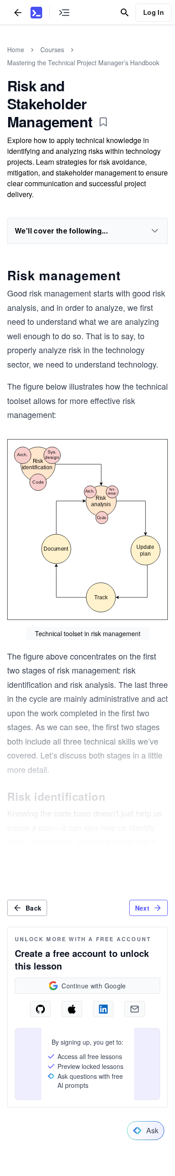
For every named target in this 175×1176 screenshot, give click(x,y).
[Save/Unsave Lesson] (103, 122)
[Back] (18, 12)
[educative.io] (36, 12)
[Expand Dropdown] (155, 231)
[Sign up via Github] (40, 1009)
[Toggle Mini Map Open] (64, 12)
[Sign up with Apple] (71, 1009)
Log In (153, 12)
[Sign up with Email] (134, 1009)
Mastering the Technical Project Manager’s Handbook (83, 62)
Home (15, 49)
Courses (52, 49)
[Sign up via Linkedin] (103, 1009)
